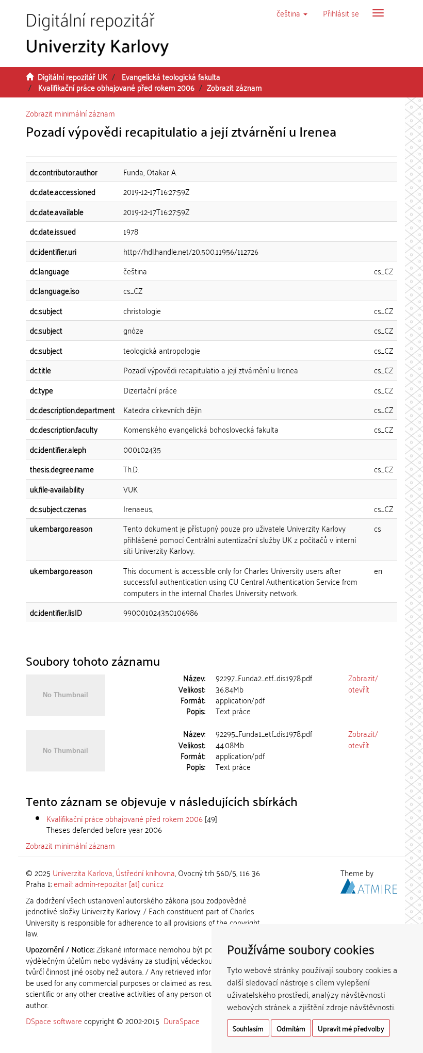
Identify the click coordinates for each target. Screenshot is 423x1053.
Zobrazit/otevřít (363, 683)
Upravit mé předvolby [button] (351, 1028)
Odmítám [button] (290, 1028)
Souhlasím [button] (248, 1028)
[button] (292, 13)
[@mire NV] (368, 884)
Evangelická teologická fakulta (171, 76)
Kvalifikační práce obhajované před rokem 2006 (116, 87)
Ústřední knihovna (145, 872)
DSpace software (54, 1020)
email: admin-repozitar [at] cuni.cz (109, 883)
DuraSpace (182, 1020)
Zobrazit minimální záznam (70, 113)
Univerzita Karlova (82, 872)
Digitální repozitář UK (72, 76)
